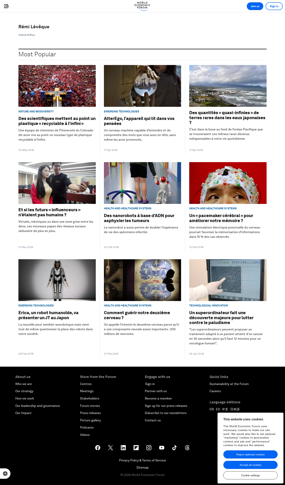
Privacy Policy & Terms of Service (142, 460)
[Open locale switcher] (5, 474)
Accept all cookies (251, 464)
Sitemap (142, 467)
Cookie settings (250, 475)
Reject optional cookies (250, 454)
